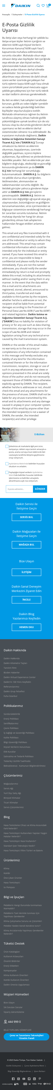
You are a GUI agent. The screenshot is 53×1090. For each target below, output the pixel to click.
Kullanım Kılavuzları (13, 956)
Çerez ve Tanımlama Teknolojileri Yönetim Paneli (26, 1037)
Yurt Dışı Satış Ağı (12, 793)
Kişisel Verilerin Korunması (17, 747)
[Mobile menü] (3, 6)
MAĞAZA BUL (26, 544)
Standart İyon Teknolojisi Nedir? (19, 845)
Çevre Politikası (11, 728)
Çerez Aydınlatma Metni (34, 1065)
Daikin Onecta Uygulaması (17, 984)
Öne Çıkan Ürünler (13, 877)
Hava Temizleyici (12, 882)
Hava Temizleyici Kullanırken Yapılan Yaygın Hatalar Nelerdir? (25, 835)
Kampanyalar (10, 970)
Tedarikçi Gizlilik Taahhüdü (17, 761)
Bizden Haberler (12, 672)
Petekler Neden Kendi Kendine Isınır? (22, 925)
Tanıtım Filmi (10, 667)
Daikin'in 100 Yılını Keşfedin (17, 682)
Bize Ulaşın (9, 1002)
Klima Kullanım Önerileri (16, 975)
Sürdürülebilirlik (12, 714)
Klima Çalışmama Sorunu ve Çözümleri (23, 921)
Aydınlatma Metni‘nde (18, 463)
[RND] (47, 1084)
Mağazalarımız (11, 783)
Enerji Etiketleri (11, 965)
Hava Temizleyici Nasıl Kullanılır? (20, 841)
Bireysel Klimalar (12, 797)
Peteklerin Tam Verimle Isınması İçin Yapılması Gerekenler (21, 915)
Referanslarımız (11, 686)
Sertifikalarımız (11, 723)
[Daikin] (20, 5)
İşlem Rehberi (39, 1071)
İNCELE (27, 599)
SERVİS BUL (26, 517)
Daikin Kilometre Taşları (15, 663)
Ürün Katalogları (12, 951)
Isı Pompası (9, 887)
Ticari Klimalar (11, 802)
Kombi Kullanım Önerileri (16, 980)
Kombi (7, 873)
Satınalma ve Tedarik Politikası (19, 756)
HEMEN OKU (26, 627)
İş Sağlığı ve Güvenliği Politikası (19, 732)
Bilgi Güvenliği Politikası (15, 742)
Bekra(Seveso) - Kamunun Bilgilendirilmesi (24, 765)
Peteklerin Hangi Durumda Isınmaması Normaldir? (23, 907)
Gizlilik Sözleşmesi (13, 1065)
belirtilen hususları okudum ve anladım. (27, 465)
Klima (6, 868)
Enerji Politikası (11, 718)
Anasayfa (6, 14)
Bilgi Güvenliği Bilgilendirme (19, 1071)
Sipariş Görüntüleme (14, 1012)
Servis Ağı (8, 788)
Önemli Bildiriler (12, 961)
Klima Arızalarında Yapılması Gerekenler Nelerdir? (24, 932)
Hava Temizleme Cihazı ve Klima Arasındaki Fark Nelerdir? (25, 827)
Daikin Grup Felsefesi (14, 691)
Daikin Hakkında (12, 658)
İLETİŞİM (26, 572)
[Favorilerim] (43, 5)
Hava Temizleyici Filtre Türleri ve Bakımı (23, 850)
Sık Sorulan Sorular (13, 1007)
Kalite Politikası (11, 737)
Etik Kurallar (10, 751)
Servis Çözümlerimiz (14, 807)
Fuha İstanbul (10, 696)
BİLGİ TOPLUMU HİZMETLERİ (17, 1030)
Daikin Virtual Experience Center (20, 677)
